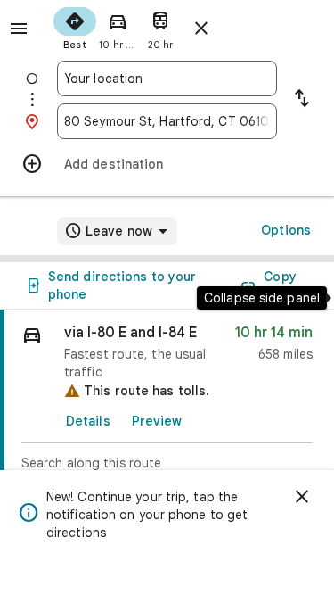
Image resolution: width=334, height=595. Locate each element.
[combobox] (167, 78)
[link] (167, 413)
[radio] (74, 27)
